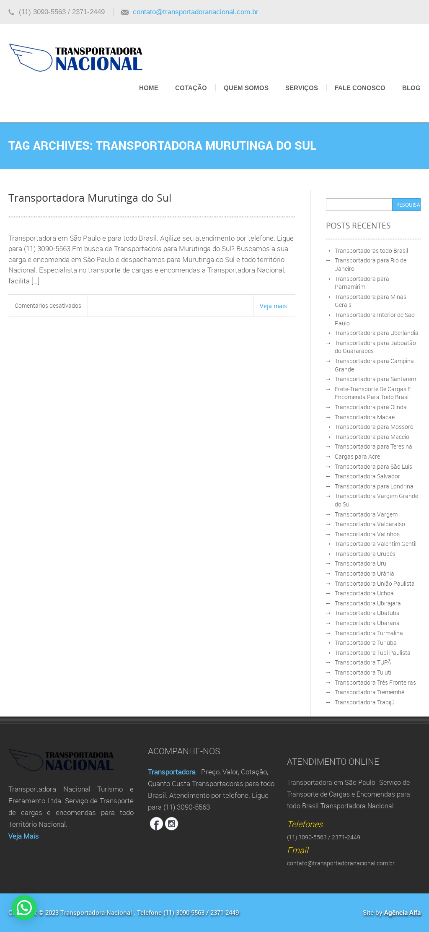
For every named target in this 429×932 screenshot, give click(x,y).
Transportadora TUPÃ (363, 662)
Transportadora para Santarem (375, 379)
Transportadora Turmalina (369, 633)
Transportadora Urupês (365, 554)
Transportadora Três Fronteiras (375, 682)
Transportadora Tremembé (369, 692)
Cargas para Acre (357, 456)
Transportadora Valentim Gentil (375, 544)
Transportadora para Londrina (374, 486)
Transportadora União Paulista (375, 583)
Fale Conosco (360, 87)
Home (148, 87)
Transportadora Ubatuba (367, 613)
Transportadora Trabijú (365, 702)
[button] (24, 907)
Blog (411, 87)
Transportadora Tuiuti (363, 672)
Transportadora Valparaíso (370, 524)
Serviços (301, 87)
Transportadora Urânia (364, 573)
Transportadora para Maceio (372, 437)
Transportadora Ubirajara (368, 603)
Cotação (191, 87)
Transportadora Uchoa (364, 593)
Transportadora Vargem (366, 514)
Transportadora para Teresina (373, 446)
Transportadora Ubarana (367, 623)
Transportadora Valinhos (367, 534)
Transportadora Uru (360, 563)
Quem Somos (246, 87)
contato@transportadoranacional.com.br (195, 12)
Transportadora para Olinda (371, 407)
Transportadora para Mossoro (374, 427)
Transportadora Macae (365, 417)
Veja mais (273, 305)
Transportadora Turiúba (366, 642)
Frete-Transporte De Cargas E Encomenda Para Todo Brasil (373, 393)
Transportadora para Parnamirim (362, 283)
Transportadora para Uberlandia (377, 333)
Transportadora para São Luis (373, 466)
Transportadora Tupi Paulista (373, 653)
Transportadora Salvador (367, 476)
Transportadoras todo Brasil (371, 250)
